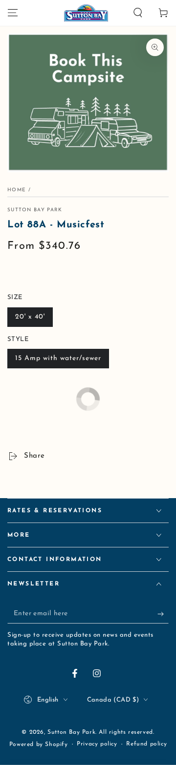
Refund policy (146, 744)
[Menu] (12, 12)
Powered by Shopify (38, 744)
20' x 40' (30, 317)
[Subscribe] (163, 613)
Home (16, 190)
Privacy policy (97, 744)
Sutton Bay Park (35, 210)
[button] (138, 12)
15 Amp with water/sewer (58, 358)
